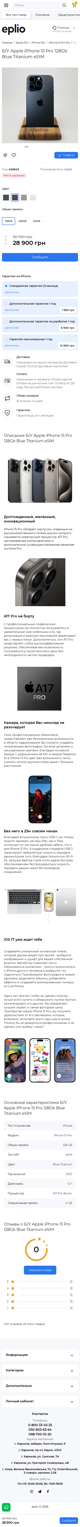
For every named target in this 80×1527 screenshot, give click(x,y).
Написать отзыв (40, 1270)
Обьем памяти (12, 209)
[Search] (64, 5)
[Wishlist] (13, 155)
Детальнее (12, 292)
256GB (22, 221)
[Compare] (5, 155)
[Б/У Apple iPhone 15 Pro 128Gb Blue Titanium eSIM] (40, 105)
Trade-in (68, 155)
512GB (36, 221)
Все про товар (16, 15)
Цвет (5, 188)
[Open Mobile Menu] (6, 5)
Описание (42, 15)
